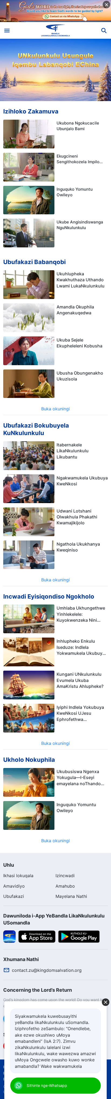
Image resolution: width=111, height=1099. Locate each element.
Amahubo (65, 886)
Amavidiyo (14, 886)
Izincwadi (65, 875)
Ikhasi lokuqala (18, 875)
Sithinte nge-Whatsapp (47, 1085)
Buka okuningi (55, 408)
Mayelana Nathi (71, 896)
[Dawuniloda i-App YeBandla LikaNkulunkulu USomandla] (9, 936)
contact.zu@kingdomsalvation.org (47, 970)
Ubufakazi (13, 896)
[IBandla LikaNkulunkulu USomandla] (55, 30)
